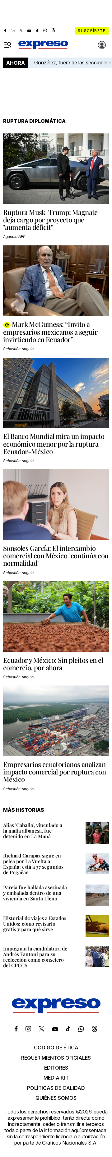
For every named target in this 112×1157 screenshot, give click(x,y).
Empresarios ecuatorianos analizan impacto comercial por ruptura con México (54, 772)
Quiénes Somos (56, 1098)
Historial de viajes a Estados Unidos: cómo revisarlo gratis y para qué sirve (34, 923)
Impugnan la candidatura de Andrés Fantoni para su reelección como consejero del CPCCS (35, 957)
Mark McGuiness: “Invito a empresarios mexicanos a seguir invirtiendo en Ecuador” (50, 331)
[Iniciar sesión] (102, 45)
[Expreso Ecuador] (56, 1011)
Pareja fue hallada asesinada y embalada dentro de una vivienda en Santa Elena (35, 893)
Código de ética (56, 1047)
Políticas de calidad (56, 1088)
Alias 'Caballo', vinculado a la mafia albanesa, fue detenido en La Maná (32, 830)
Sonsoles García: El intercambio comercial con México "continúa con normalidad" (56, 555)
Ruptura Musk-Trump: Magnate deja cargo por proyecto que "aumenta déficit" (50, 219)
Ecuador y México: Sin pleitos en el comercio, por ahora (53, 663)
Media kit (56, 1077)
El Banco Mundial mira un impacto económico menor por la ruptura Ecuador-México (54, 443)
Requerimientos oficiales (56, 1058)
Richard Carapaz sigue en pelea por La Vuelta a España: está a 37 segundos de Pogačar (33, 864)
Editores (56, 1068)
